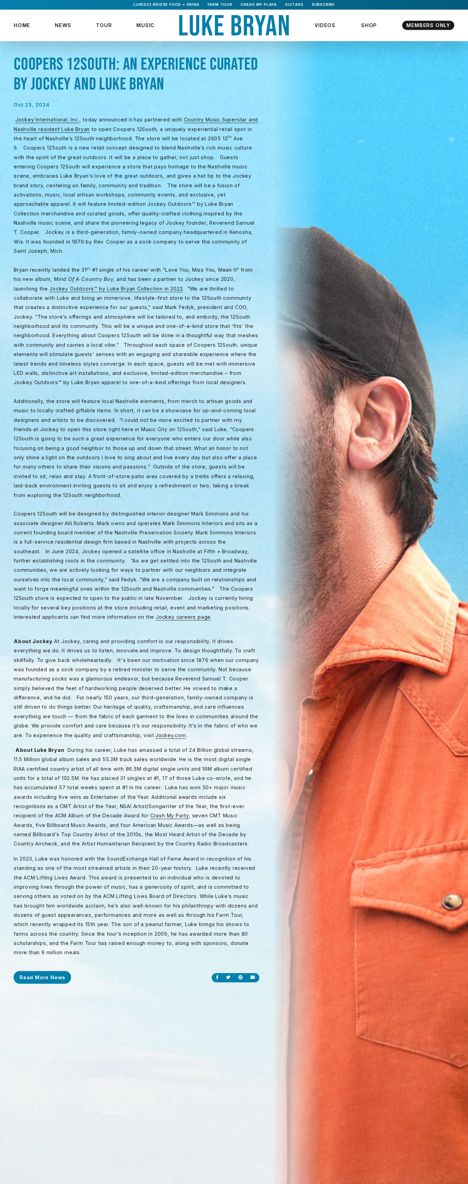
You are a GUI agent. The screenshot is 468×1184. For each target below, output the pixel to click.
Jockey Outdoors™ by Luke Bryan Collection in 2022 (116, 289)
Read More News (42, 977)
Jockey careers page (183, 617)
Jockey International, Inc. (47, 119)
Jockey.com (170, 735)
